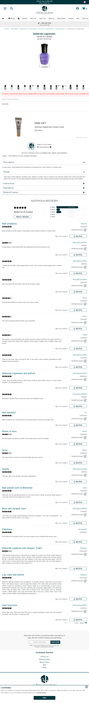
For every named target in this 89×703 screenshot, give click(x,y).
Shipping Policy (44, 659)
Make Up (51, 18)
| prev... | (70, 623)
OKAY (45, 698)
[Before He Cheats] (64, 87)
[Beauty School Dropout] (57, 87)
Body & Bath (61, 18)
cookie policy (41, 692)
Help (44, 665)
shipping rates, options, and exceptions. (54, 153)
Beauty (12, 18)
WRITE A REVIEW (22, 217)
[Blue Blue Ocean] (70, 87)
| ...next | (80, 623)
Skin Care (33, 18)
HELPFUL (78, 236)
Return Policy (44, 662)
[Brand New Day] (83, 87)
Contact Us (44, 656)
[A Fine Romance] (12, 87)
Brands (25, 18)
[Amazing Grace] (25, 87)
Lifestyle (71, 18)
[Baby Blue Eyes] (31, 87)
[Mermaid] (5, 87)
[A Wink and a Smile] (18, 87)
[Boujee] (77, 87)
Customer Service (44, 652)
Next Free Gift (81, 137)
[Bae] (44, 87)
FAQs (45, 667)
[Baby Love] (38, 87)
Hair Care (43, 18)
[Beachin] (51, 87)
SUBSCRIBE (55, 642)
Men (78, 18)
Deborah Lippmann (44, 33)
